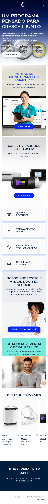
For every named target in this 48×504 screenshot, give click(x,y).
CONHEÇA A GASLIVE (24, 329)
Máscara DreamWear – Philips (27, 442)
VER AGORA (24, 195)
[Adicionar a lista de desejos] (18, 435)
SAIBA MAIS (11, 54)
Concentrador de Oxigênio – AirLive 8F (8, 442)
